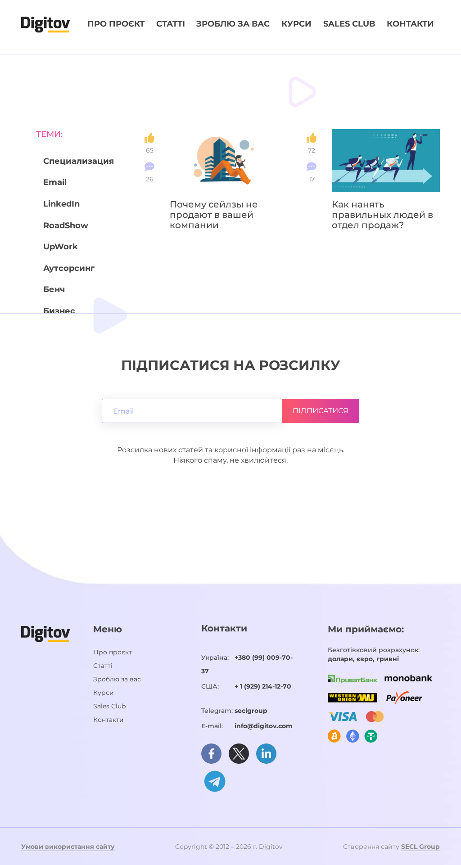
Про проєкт (116, 24)
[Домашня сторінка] (45, 23)
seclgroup (251, 711)
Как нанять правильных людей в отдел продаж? (382, 214)
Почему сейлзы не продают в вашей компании (214, 214)
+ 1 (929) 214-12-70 (263, 686)
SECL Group (420, 846)
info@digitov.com (264, 726)
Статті (170, 24)
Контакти (410, 24)
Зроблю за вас (233, 24)
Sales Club (349, 24)
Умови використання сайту (68, 846)
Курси (296, 24)
